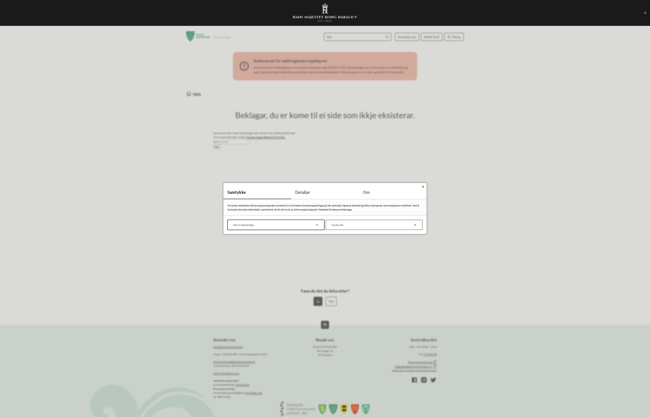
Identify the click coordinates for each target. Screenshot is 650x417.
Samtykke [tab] (237, 192)
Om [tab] (366, 192)
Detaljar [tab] (302, 192)
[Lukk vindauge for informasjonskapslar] (423, 187)
